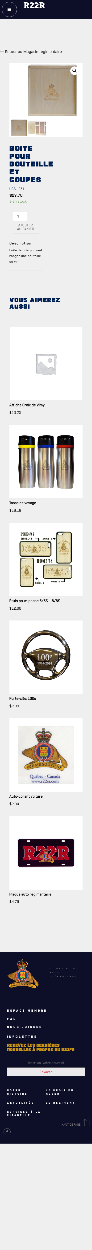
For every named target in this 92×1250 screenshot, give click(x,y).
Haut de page (71, 1124)
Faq (12, 1019)
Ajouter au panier (25, 227)
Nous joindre (24, 1027)
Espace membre (27, 1010)
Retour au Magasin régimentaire (33, 51)
